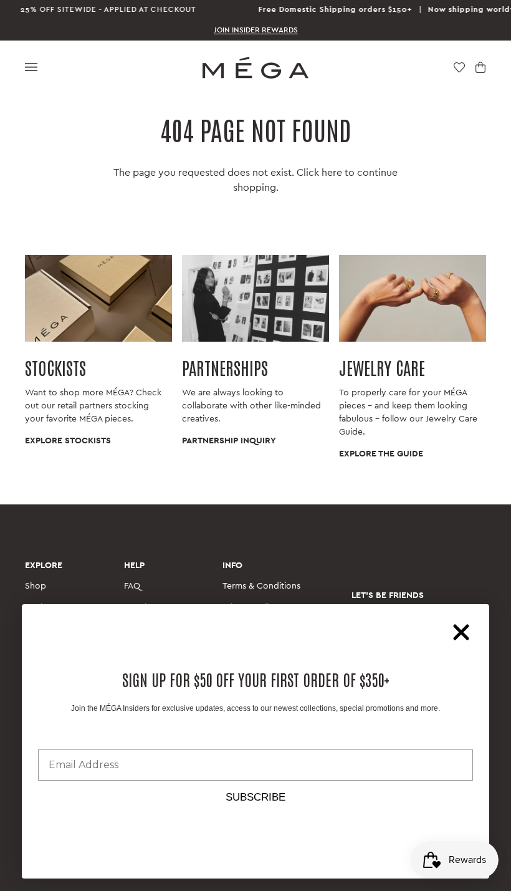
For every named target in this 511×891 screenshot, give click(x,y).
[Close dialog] (461, 632)
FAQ (132, 586)
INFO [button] (232, 565)
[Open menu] (31, 68)
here (332, 173)
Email (51, 740)
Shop (35, 586)
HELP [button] (134, 565)
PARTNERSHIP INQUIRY (229, 440)
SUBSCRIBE (255, 797)
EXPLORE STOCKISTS (68, 440)
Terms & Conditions (261, 586)
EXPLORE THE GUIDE (381, 454)
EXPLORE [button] (43, 565)
